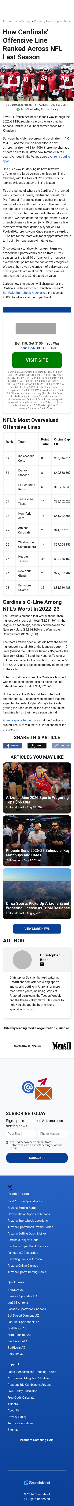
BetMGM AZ (16, 1290)
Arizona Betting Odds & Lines (27, 1233)
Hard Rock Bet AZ (19, 1335)
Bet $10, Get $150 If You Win (37, 343)
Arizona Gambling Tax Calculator (29, 1378)
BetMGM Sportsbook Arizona (22, 293)
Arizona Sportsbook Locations (28, 1220)
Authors (13, 1404)
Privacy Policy (17, 1417)
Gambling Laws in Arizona (25, 1259)
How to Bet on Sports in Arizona (29, 1214)
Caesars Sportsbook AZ (23, 1296)
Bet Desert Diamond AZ (23, 1315)
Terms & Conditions (21, 1423)
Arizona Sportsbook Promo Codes (30, 1227)
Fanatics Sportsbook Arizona (27, 1309)
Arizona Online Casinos (23, 1265)
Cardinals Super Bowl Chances (28, 1246)
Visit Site (37, 360)
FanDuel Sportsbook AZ (23, 1322)
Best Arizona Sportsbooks (25, 1201)
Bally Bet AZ (16, 1354)
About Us (14, 1410)
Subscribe (37, 1158)
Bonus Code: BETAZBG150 (37, 348)
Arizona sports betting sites (21, 720)
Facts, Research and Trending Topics (32, 1372)
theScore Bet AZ (18, 1341)
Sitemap (13, 1430)
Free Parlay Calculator (22, 1391)
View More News (37, 929)
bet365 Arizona (18, 1302)
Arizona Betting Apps (22, 1208)
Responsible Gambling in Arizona (29, 1385)
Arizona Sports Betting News (27, 1272)
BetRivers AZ (16, 1347)
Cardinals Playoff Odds (23, 1240)
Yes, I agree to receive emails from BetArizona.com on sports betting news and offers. (36, 1145)
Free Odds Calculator (21, 1397)
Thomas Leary (49, 109)
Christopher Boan (20, 104)
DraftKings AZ (17, 1328)
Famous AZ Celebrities (23, 1253)
